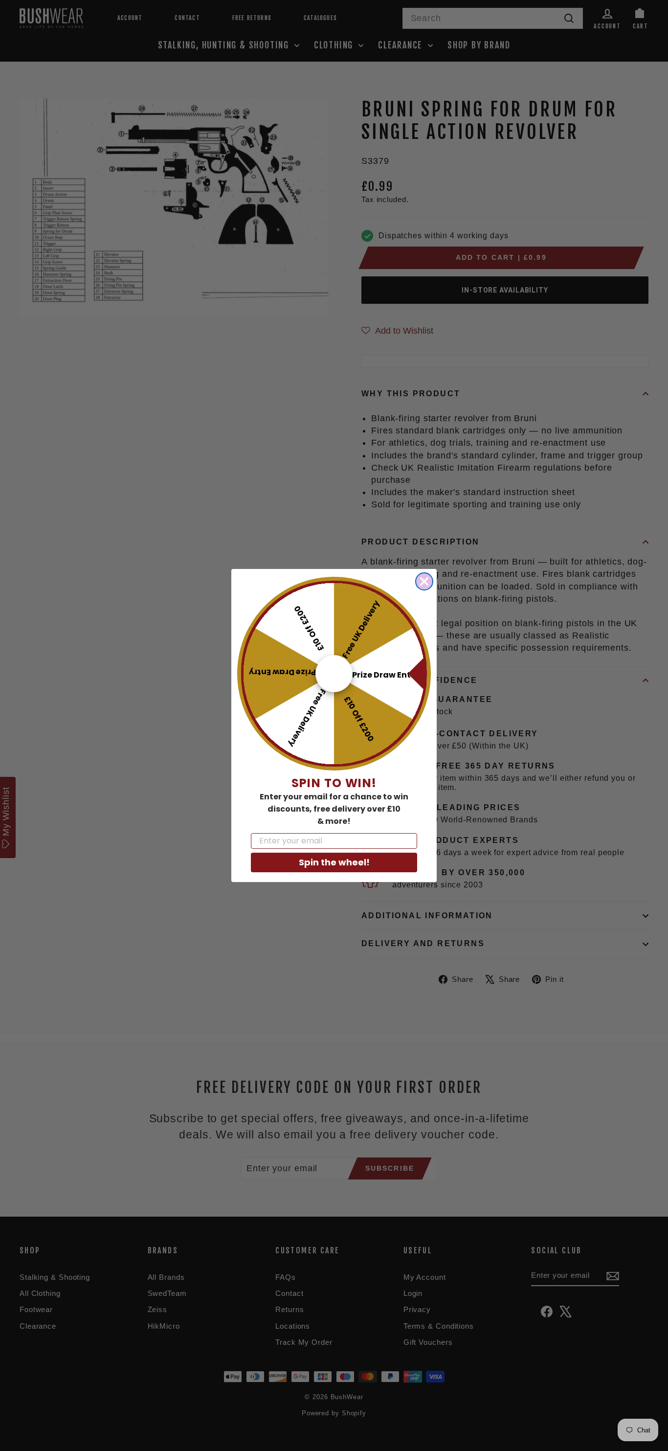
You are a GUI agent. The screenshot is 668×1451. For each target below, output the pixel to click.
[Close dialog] (424, 581)
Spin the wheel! (334, 862)
